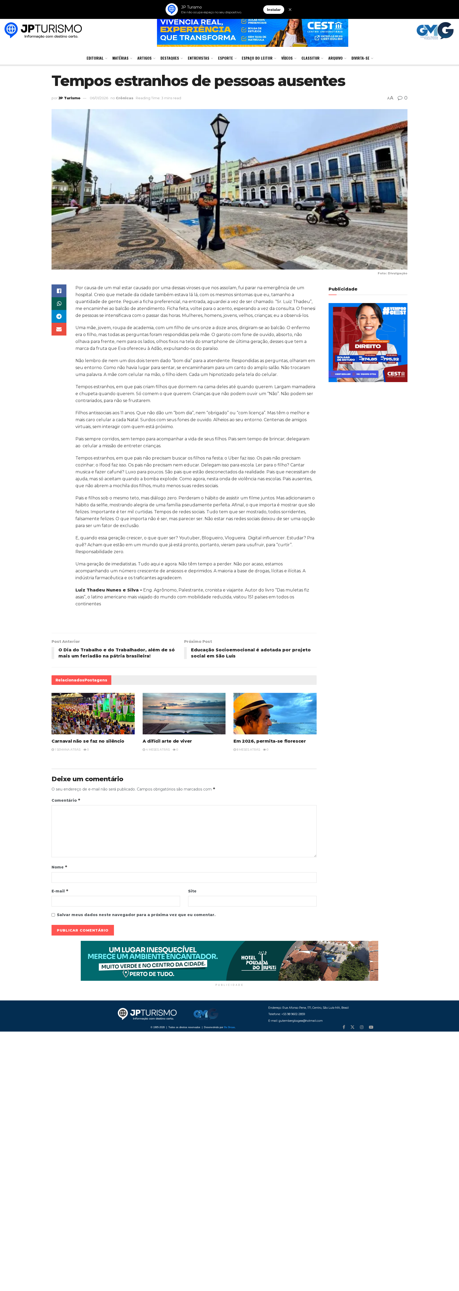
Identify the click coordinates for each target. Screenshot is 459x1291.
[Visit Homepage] (43, 31)
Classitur (310, 58)
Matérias (120, 58)
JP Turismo (69, 98)
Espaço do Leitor (257, 58)
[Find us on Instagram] (362, 1027)
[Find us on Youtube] (371, 1027)
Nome (59, 867)
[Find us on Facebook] (344, 1027)
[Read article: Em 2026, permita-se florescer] (275, 713)
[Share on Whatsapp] (59, 303)
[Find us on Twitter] (352, 1027)
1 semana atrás (67, 749)
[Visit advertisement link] (229, 961)
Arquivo (335, 58)
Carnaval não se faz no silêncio (88, 741)
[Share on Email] (59, 329)
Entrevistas (198, 58)
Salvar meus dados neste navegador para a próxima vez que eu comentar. (136, 914)
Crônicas (124, 98)
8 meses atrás (248, 749)
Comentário (66, 800)
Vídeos (287, 58)
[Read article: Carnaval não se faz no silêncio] (93, 713)
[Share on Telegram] (59, 316)
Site (192, 891)
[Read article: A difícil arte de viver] (184, 713)
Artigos (144, 58)
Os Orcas (229, 1027)
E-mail (60, 890)
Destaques (169, 58)
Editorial (95, 58)
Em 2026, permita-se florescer (269, 741)
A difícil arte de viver (167, 741)
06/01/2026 (99, 98)
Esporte (225, 58)
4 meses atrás (157, 749)
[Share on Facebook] (59, 290)
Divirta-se (360, 58)
